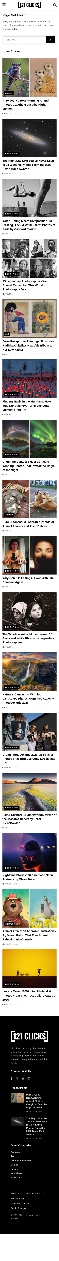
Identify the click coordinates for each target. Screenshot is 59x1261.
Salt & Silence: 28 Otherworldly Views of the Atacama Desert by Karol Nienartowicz (29, 819)
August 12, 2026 (11, 828)
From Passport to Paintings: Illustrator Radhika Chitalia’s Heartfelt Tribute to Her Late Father (28, 345)
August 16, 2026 (11, 531)
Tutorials (15, 1177)
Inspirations (12, 154)
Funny (14, 1169)
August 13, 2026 (11, 767)
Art (7, 334)
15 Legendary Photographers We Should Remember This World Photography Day (24, 285)
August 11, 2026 (11, 884)
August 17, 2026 (11, 354)
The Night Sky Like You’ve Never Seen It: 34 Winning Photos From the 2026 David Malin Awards (28, 165)
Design (15, 1164)
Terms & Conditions (20, 1203)
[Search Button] (55, 5)
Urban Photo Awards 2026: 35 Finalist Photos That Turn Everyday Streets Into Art (28, 758)
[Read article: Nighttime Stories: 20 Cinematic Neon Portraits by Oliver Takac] (29, 852)
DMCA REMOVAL (32, 1193)
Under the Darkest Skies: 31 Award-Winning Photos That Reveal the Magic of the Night (28, 466)
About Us (15, 1193)
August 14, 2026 (11, 707)
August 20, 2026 (11, 234)
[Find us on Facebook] (11, 1078)
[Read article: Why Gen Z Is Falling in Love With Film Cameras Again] (29, 555)
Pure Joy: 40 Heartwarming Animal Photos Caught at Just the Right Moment (25, 104)
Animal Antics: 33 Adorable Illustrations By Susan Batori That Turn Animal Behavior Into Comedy (29, 935)
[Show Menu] (4, 5)
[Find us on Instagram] (23, 1078)
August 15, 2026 (11, 647)
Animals (9, 93)
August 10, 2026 (11, 1004)
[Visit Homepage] (29, 5)
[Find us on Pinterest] (29, 1078)
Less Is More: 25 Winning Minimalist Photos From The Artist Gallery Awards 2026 (28, 995)
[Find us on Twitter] (17, 1078)
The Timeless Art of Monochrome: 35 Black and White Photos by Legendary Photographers (28, 638)
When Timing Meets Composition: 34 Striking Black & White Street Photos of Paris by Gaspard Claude (28, 225)
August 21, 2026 (11, 113)
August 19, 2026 (11, 294)
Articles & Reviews (21, 1160)
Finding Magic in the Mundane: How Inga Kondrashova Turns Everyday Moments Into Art (26, 405)
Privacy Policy (17, 1198)
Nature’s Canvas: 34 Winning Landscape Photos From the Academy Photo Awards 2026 (28, 698)
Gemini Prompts (18, 1208)
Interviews (16, 1173)
